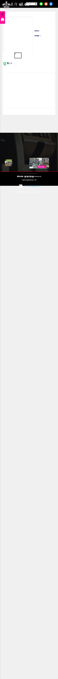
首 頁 (5, 13)
